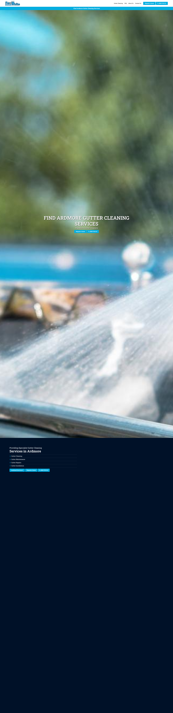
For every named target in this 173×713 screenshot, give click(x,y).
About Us (130, 3)
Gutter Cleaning (118, 3)
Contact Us (138, 3)
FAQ (125, 3)
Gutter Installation (17, 466)
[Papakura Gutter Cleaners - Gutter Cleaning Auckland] (12, 5)
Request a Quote (149, 3)
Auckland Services (16, 470)
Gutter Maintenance (18, 459)
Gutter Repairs (16, 463)
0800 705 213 (162, 3)
